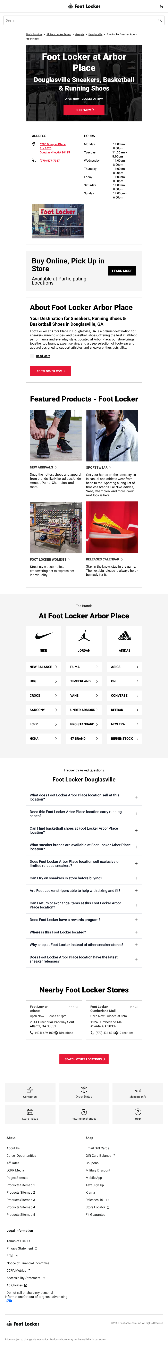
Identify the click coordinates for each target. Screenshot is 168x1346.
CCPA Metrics (17, 1270)
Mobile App (94, 1178)
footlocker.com (49, 371)
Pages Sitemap (17, 1178)
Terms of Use (16, 1241)
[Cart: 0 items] (161, 6)
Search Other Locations (83, 1059)
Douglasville (95, 34)
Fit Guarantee (95, 1215)
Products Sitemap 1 (21, 1185)
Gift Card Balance (99, 1156)
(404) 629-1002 (44, 1033)
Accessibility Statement (24, 1278)
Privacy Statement (20, 1248)
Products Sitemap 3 (21, 1200)
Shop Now (83, 110)
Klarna (90, 1192)
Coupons (92, 1163)
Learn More (122, 271)
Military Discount (98, 1170)
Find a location (34, 34)
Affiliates (13, 1163)
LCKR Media (15, 1170)
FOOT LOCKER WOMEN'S (48, 559)
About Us (13, 1148)
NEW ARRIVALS (41, 467)
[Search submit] (160, 20)
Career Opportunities (21, 1156)
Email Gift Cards (97, 1148)
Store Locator (96, 1207)
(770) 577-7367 (50, 160)
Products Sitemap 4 (21, 1207)
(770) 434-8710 (104, 1033)
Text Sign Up (95, 1185)
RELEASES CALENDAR (102, 559)
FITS (10, 1256)
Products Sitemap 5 (21, 1215)
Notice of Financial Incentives (28, 1263)
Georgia (79, 34)
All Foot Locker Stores (59, 34)
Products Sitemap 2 (21, 1192)
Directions (66, 1033)
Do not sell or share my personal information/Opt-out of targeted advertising (36, 1295)
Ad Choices (15, 1285)
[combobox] (84, 20)
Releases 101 (96, 1200)
